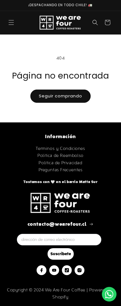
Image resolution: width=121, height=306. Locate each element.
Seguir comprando (60, 96)
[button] (11, 22)
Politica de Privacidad (60, 162)
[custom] (41, 270)
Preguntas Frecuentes (61, 169)
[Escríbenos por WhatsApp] (109, 294)
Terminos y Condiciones (60, 148)
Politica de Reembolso (60, 155)
